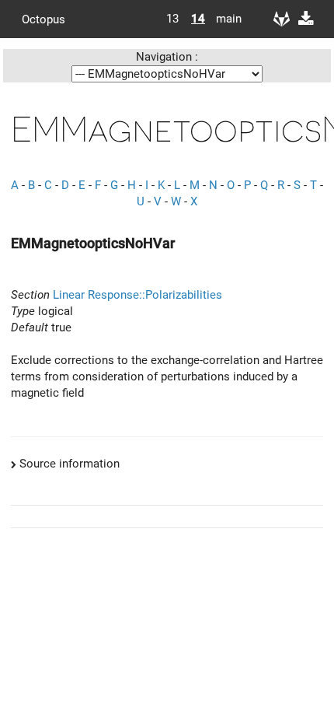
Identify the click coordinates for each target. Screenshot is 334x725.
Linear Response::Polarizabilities (137, 295)
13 (172, 19)
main (223, 19)
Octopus (43, 19)
